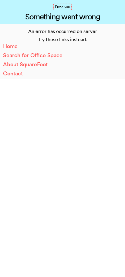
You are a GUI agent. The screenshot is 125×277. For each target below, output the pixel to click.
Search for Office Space (32, 55)
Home (10, 46)
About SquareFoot (25, 64)
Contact (13, 73)
